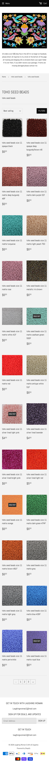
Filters (41, 110)
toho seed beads (16, 77)
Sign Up (41, 720)
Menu (7, 3)
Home (4, 77)
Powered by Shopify (23, 748)
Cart (45, 3)
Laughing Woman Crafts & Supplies (26, 745)
